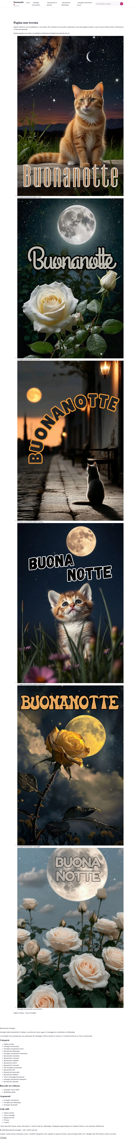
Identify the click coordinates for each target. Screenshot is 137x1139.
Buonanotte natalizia (11, 1075)
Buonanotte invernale (11, 1065)
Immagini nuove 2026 (11, 1090)
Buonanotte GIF (9, 1070)
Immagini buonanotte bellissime (15, 1079)
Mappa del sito (9, 1118)
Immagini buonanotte (36, 4)
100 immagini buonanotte (13, 1068)
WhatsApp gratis (10, 1092)
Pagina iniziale (19, 1013)
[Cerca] (121, 3)
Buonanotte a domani (52, 4)
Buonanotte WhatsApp (65, 4)
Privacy (6, 1120)
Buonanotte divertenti (11, 1056)
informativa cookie (102, 1134)
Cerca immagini (30, 1013)
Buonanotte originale (11, 1060)
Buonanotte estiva (10, 1063)
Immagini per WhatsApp (12, 1102)
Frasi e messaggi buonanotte (14, 1077)
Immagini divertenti (11, 1105)
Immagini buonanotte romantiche (15, 1053)
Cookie (6, 1122)
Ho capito (3, 1138)
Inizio (28, 2)
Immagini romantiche (11, 1100)
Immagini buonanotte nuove (84, 4)
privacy (113, 1134)
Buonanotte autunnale (11, 1072)
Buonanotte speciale (11, 1082)
